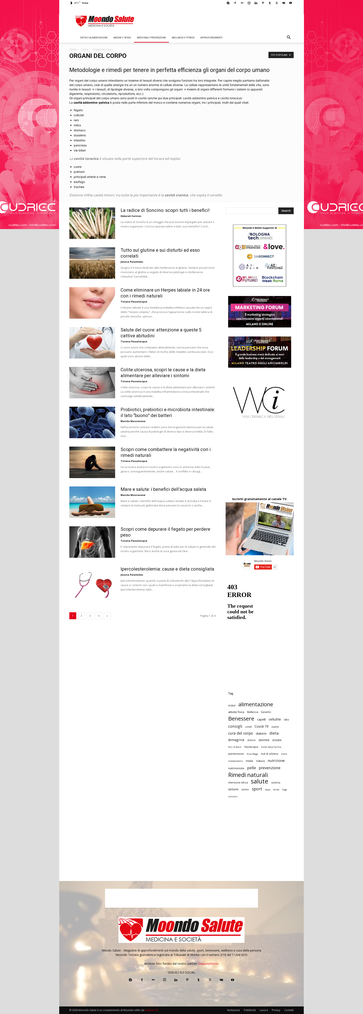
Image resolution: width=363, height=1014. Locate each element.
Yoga (284, 789)
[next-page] (107, 615)
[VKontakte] (283, 3)
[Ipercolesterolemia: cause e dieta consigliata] (92, 582)
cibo (286, 719)
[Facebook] (235, 3)
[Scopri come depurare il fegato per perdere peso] (92, 542)
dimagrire (236, 740)
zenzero (233, 796)
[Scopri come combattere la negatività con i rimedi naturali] (92, 462)
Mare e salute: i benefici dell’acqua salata (163, 489)
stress (276, 789)
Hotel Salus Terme (271, 747)
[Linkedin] (256, 3)
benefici (266, 712)
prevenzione (269, 768)
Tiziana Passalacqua (134, 301)
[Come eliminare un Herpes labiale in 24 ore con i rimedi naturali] (92, 303)
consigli (235, 726)
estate (276, 740)
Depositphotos (208, 964)
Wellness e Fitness (183, 37)
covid (248, 727)
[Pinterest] (263, 3)
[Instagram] (249, 3)
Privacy (276, 1010)
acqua (231, 705)
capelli (261, 719)
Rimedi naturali (248, 775)
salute (259, 781)
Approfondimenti (211, 37)
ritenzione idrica (238, 782)
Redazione (233, 1010)
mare (284, 753)
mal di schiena (269, 754)
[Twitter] (277, 3)
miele (249, 761)
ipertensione (236, 754)
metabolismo (235, 761)
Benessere (241, 718)
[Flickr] (242, 3)
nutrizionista (236, 768)
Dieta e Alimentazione (94, 37)
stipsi (267, 789)
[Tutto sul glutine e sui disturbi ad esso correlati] (92, 263)
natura (260, 761)
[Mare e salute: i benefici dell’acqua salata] (92, 502)
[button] (289, 38)
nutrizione (276, 760)
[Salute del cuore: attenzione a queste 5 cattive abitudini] (92, 342)
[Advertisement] (259, 461)
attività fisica (236, 712)
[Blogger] (228, 3)
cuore (275, 727)
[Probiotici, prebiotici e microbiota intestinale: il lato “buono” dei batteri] (92, 422)
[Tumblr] (270, 3)
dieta (274, 733)
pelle (251, 767)
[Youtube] (290, 3)
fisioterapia (251, 747)
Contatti (289, 1010)
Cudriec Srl (151, 1010)
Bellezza (252, 712)
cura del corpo (240, 733)
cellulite (275, 719)
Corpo (84, 49)
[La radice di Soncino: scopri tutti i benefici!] (92, 223)
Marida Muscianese (133, 421)
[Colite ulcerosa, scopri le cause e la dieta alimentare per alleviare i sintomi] (92, 382)
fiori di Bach (234, 747)
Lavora (264, 1010)
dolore (251, 740)
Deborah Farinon (131, 216)
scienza (275, 782)
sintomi (233, 789)
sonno (245, 789)
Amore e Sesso (122, 37)
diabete (261, 733)
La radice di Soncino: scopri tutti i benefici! (165, 210)
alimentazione (255, 704)
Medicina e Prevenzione (151, 37)
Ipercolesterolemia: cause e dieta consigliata (167, 569)
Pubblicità (250, 1010)
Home (73, 49)
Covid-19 (261, 726)
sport (257, 789)
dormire (264, 740)
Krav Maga (252, 753)
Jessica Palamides (132, 261)
